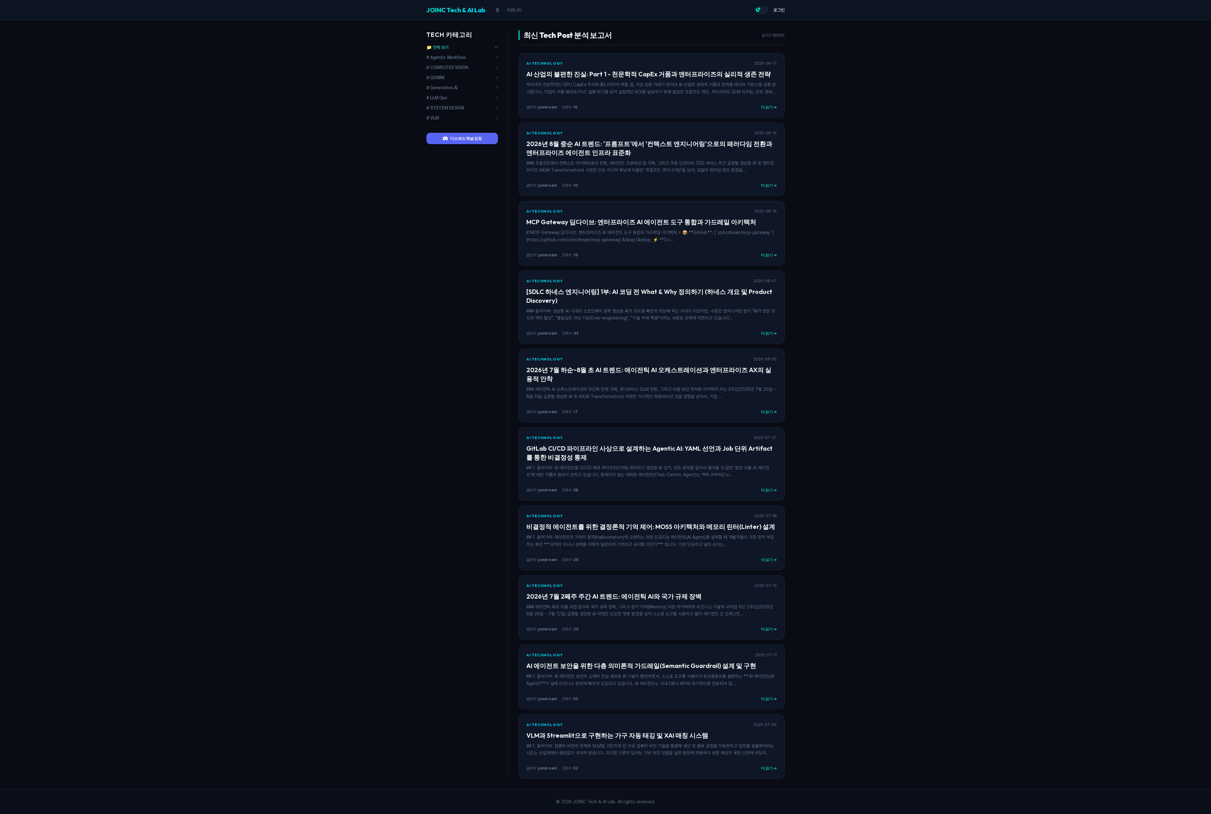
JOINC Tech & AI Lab (455, 10)
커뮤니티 (514, 10)
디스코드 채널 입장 (466, 138)
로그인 (779, 10)
